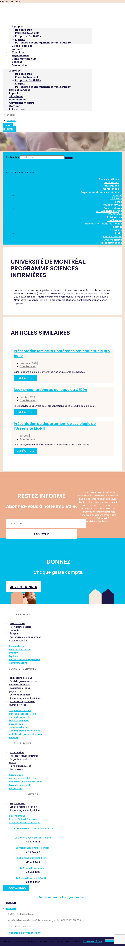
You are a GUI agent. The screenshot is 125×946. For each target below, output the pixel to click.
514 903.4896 (32, 882)
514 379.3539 (33, 861)
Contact (17, 62)
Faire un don (19, 65)
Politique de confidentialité (24, 932)
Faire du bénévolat (20, 765)
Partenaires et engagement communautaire (43, 42)
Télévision (116, 198)
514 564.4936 (32, 872)
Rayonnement (20, 55)
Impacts (17, 49)
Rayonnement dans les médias (100, 192)
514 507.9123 (33, 851)
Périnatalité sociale (27, 33)
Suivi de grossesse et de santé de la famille (23, 683)
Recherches (115, 214)
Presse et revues (112, 205)
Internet (117, 195)
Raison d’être (23, 30)
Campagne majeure (24, 58)
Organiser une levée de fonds (22, 761)
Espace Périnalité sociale (24, 806)
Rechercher (13, 157)
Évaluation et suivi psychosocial (19, 689)
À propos (17, 26)
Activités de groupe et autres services (22, 703)
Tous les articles (112, 210)
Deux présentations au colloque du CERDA (50, 389)
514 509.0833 (32, 841)
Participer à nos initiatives (24, 755)
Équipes (20, 39)
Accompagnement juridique (25, 698)
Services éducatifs (20, 694)
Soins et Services (22, 45)
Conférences (114, 220)
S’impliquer (18, 52)
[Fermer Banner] (113, 940)
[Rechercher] (69, 158)
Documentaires (113, 239)
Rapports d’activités (28, 36)
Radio (118, 201)
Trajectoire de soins (21, 677)
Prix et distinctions (111, 243)
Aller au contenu (10, 1)
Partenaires (16, 769)
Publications (114, 217)
